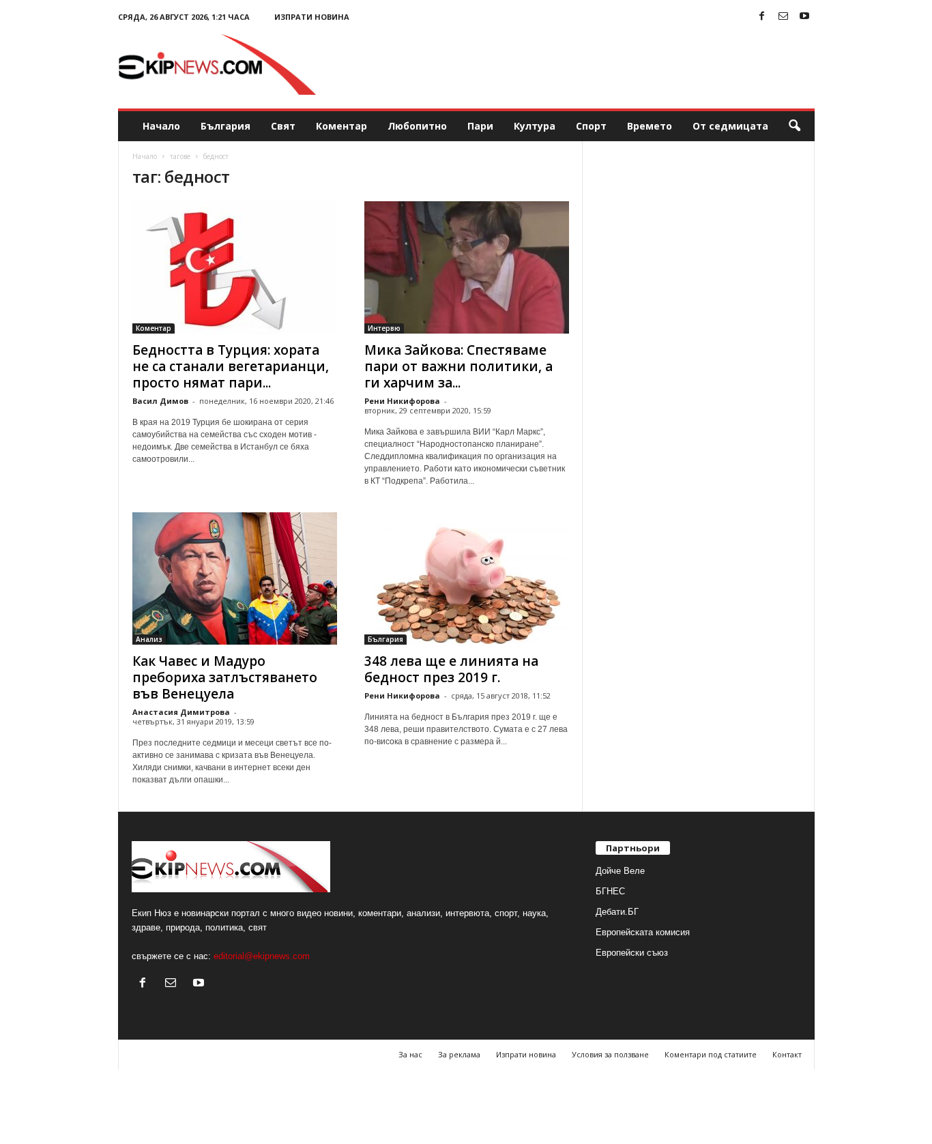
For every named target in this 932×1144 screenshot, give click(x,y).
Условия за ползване (610, 1054)
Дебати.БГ (617, 912)
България (225, 125)
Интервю (384, 328)
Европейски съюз (632, 953)
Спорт (591, 125)
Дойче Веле (620, 871)
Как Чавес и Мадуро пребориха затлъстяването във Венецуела (224, 677)
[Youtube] (804, 17)
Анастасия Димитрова (181, 712)
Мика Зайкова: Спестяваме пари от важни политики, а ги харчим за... (458, 366)
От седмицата (730, 125)
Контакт (787, 1054)
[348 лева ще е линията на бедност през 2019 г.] (466, 578)
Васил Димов (160, 401)
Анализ (149, 639)
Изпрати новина (311, 17)
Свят (283, 125)
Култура (534, 125)
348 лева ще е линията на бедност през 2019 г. (451, 669)
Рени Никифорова (402, 401)
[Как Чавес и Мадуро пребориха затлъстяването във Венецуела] (234, 578)
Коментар (341, 125)
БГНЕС (610, 891)
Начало (161, 125)
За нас (410, 1054)
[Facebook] (762, 17)
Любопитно (417, 125)
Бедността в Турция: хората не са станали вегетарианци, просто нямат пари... (230, 366)
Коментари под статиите (711, 1054)
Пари (480, 125)
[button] (794, 126)
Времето (649, 125)
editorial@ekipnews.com (262, 956)
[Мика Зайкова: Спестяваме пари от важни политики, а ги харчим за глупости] (466, 267)
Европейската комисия (643, 932)
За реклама (459, 1054)
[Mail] (783, 17)
